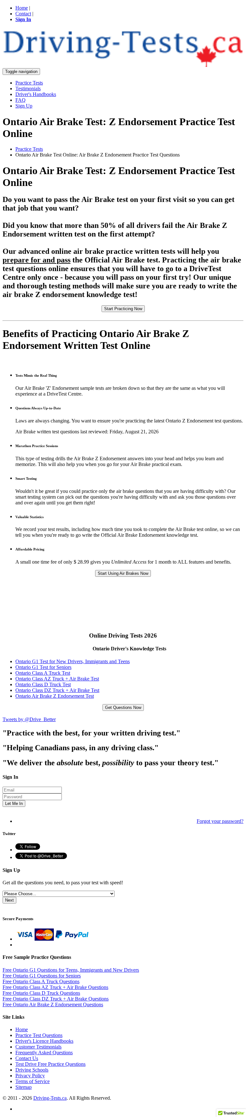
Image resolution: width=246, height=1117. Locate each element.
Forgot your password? (220, 821)
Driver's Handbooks (35, 94)
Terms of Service (32, 1081)
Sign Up (23, 105)
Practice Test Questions (38, 1035)
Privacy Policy (30, 1075)
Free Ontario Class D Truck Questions (41, 993)
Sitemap (23, 1087)
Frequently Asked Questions (44, 1052)
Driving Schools (31, 1070)
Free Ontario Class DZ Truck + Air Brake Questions (56, 998)
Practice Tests (29, 82)
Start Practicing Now (123, 308)
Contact (23, 13)
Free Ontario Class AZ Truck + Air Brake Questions (55, 987)
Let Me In (14, 803)
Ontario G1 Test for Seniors (43, 667)
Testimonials (28, 88)
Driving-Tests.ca (50, 1098)
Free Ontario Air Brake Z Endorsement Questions (53, 1004)
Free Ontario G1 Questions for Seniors (42, 975)
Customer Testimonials (38, 1046)
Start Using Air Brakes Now (123, 573)
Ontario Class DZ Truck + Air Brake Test (57, 690)
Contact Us (26, 1058)
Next (9, 900)
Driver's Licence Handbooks (44, 1041)
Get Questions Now (123, 707)
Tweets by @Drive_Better (29, 719)
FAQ (20, 100)
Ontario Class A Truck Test (42, 673)
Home (21, 8)
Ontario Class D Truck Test (43, 684)
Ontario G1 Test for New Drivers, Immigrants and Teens (72, 661)
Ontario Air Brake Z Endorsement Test (54, 696)
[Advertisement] (76, 615)
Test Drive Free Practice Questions (50, 1064)
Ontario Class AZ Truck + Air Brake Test (57, 678)
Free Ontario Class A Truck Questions (41, 981)
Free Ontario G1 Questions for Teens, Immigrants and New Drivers (71, 970)
